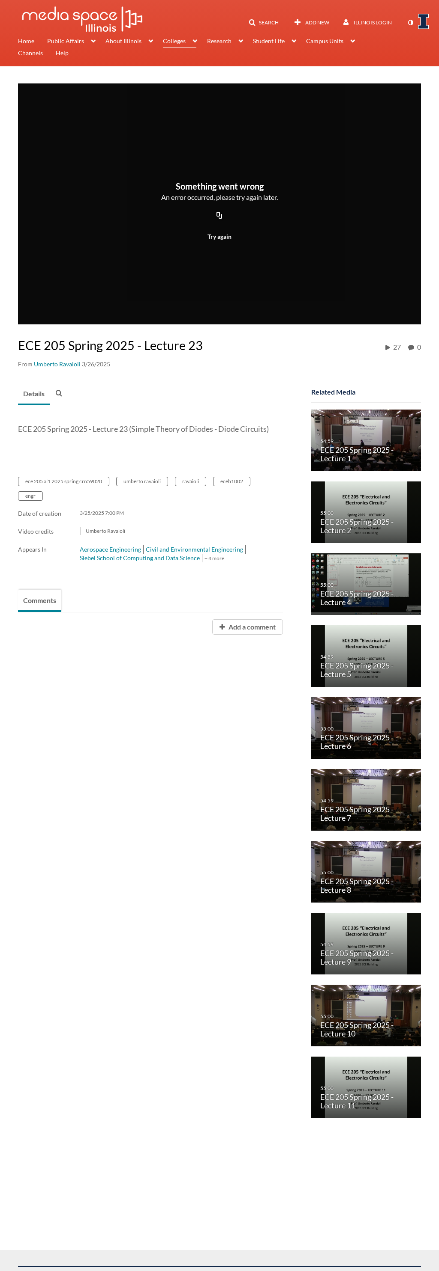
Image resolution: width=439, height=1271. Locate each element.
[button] (263, 22)
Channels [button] (30, 52)
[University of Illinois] (423, 21)
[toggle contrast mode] (410, 22)
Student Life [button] (269, 41)
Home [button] (26, 41)
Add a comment (251, 627)
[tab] (34, 394)
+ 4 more (214, 558)
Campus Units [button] (324, 41)
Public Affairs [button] (65, 41)
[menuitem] (32, 42)
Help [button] (62, 52)
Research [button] (219, 41)
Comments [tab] (39, 600)
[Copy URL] (219, 216)
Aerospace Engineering (110, 549)
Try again (219, 236)
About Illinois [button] (123, 41)
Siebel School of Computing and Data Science (140, 557)
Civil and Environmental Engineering (194, 549)
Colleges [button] (174, 41)
